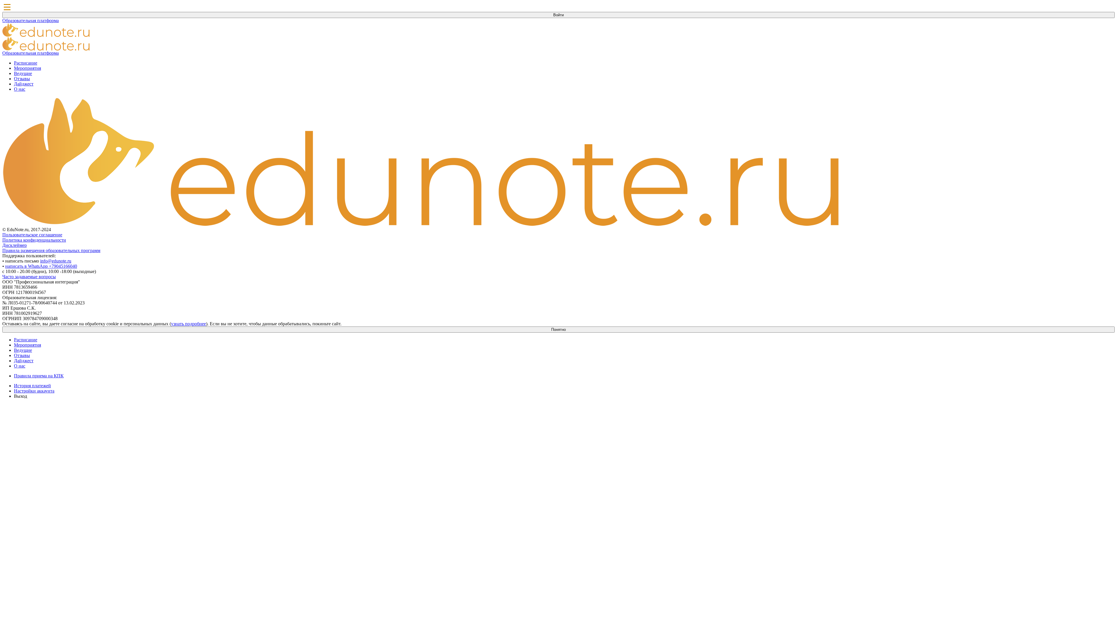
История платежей (32, 385)
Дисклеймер (14, 245)
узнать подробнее (188, 323)
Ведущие (23, 73)
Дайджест (23, 83)
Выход (20, 396)
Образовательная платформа (30, 20)
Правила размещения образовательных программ (51, 250)
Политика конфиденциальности (34, 240)
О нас (19, 89)
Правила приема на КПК (39, 375)
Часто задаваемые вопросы (29, 276)
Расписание (25, 62)
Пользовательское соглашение (32, 234)
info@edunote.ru (55, 260)
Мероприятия (27, 68)
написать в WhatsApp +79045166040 (41, 266)
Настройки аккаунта (34, 390)
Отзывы (22, 78)
